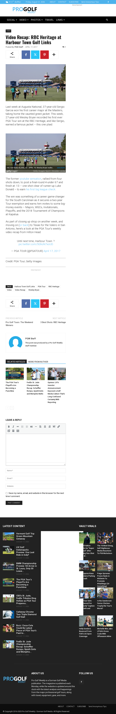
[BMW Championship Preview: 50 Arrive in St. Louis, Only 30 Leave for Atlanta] (8, 566)
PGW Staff (19, 47)
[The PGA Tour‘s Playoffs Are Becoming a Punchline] (15, 374)
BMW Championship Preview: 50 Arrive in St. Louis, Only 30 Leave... (26, 567)
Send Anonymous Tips (90, 2)
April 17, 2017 (52, 251)
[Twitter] (35, 54)
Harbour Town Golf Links (25, 286)
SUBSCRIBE (74, 2)
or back (24, 225)
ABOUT (52, 2)
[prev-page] (7, 408)
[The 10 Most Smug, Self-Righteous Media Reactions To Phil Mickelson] (105, 537)
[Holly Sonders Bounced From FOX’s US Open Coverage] (87, 620)
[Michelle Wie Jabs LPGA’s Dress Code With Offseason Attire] (105, 620)
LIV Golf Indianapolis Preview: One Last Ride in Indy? (25, 551)
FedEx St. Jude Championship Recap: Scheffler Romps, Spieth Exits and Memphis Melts (35, 388)
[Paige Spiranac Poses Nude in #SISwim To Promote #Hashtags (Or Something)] (105, 565)
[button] (107, 20)
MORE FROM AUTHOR (38, 362)
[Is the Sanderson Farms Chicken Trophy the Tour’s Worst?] (105, 593)
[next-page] (12, 408)
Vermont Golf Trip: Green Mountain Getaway (25, 536)
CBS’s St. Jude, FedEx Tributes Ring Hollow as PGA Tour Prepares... (26, 599)
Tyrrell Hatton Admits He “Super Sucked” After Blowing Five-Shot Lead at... (86, 551)
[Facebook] (108, 2)
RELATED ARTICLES (16, 362)
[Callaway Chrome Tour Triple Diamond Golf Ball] (8, 615)
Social (11, 19)
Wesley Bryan (33, 290)
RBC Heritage (54, 286)
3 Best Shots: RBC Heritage (53, 322)
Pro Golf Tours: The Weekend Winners (19, 324)
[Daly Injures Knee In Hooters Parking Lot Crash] (87, 565)
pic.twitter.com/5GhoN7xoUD (36, 244)
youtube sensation (30, 178)
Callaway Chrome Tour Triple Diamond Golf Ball (26, 614)
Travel (49, 19)
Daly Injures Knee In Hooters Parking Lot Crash (87, 576)
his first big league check (40, 189)
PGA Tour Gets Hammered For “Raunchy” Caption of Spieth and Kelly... (86, 606)
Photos (36, 19)
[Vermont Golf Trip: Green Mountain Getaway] (8, 536)
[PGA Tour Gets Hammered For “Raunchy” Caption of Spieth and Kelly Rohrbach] (87, 593)
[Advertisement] (77, 10)
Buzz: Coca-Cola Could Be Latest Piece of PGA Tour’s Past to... (26, 629)
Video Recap (20, 290)
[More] (54, 54)
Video (22, 19)
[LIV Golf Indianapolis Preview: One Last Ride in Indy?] (8, 550)
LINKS (59, 19)
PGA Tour (41, 286)
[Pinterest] (44, 54)
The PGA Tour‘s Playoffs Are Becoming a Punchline (24, 583)
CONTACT (62, 2)
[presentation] (9, 426)
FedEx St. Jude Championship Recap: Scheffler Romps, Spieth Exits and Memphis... (26, 646)
